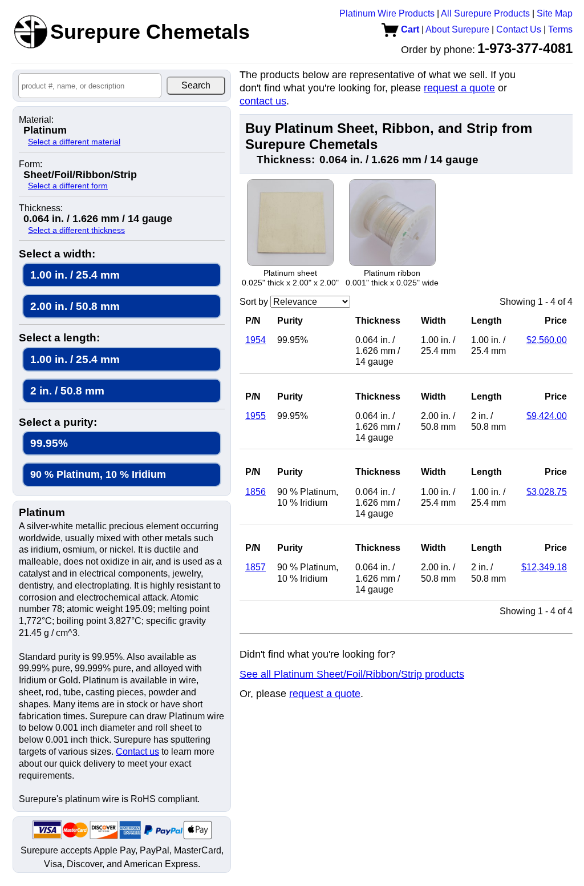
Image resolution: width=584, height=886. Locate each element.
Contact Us (518, 29)
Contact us (137, 751)
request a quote (459, 88)
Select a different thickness (76, 230)
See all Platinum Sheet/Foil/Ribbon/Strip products (352, 674)
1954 (255, 340)
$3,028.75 (546, 492)
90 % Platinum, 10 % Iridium (98, 474)
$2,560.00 (546, 340)
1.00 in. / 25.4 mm (75, 275)
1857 (255, 567)
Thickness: (41, 208)
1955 (255, 416)
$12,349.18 (544, 567)
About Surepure (457, 29)
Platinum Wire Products (387, 13)
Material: (36, 119)
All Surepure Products (485, 13)
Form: (30, 164)
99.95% (49, 443)
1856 (255, 492)
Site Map (555, 13)
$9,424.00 (546, 416)
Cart (409, 29)
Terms (560, 29)
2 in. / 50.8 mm (67, 391)
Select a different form (68, 185)
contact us (263, 101)
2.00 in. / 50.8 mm (75, 306)
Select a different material (74, 141)
